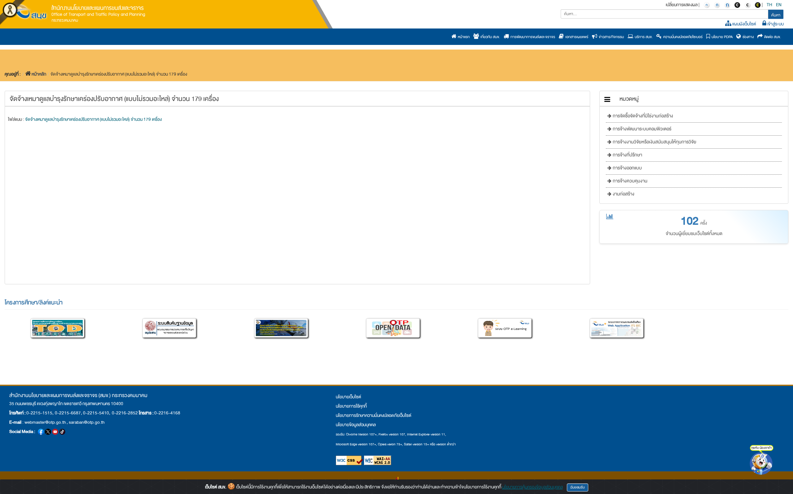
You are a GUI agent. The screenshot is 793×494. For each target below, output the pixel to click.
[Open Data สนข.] (393, 328)
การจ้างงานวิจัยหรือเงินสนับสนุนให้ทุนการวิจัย (653, 142)
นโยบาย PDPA (721, 37)
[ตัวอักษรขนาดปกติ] (706, 4)
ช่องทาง (747, 37)
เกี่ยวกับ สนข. (489, 37)
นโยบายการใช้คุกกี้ (351, 406)
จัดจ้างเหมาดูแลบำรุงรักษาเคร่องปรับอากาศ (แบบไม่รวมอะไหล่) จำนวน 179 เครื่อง (93, 119)
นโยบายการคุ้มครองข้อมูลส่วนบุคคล (532, 487)
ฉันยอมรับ (577, 487)
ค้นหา (775, 15)
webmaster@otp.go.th (45, 422)
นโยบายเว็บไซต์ (348, 396)
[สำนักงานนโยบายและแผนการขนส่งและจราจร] (79, 13)
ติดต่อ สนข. (772, 37)
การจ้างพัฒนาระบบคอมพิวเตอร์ (641, 129)
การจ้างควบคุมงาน (629, 181)
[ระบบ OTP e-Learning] (505, 328)
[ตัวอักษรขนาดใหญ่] (727, 4)
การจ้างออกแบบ (626, 168)
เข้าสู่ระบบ (775, 24)
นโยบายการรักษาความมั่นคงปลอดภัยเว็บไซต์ (373, 415)
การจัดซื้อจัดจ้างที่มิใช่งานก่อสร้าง (642, 116)
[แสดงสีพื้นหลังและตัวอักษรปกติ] (747, 4)
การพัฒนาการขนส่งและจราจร (532, 37)
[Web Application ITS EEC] (616, 328)
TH (770, 4)
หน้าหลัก (39, 74)
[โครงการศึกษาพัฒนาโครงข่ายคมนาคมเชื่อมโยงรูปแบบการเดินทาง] (281, 328)
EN (779, 4)
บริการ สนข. (643, 37)
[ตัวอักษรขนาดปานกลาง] (717, 4)
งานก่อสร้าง (622, 194)
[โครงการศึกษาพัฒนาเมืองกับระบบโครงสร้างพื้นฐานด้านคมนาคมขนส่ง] (57, 328)
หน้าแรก (463, 37)
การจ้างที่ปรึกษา (626, 155)
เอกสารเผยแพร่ (576, 37)
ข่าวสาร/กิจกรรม (610, 37)
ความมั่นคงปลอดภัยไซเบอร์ (682, 37)
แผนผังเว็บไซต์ (743, 24)
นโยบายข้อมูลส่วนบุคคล (356, 424)
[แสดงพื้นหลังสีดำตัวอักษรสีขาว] (737, 4)
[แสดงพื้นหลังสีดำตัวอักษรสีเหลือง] (758, 4)
